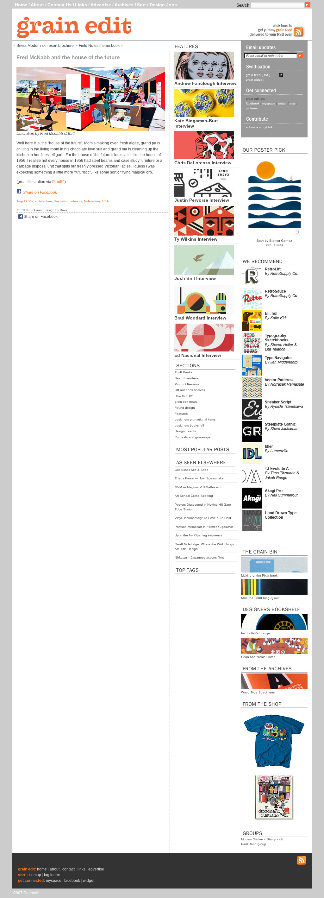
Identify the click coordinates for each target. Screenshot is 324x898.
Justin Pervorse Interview (201, 200)
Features (181, 413)
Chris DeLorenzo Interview (202, 162)
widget (88, 880)
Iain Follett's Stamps (256, 633)
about (54, 869)
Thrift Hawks (183, 372)
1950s (28, 201)
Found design (185, 407)
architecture (43, 201)
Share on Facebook (40, 192)
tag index (52, 875)
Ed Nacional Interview (197, 355)
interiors (76, 201)
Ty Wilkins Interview (195, 239)
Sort (141, 4)
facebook (252, 103)
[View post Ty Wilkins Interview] (204, 234)
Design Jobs (163, 4)
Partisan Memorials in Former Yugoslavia (204, 526)
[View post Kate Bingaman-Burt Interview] (204, 115)
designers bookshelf (189, 425)
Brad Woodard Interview (200, 317)
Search (242, 5)
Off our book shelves (190, 390)
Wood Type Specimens (258, 692)
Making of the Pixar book (259, 575)
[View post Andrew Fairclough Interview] (204, 77)
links (81, 869)
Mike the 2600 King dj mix (260, 598)
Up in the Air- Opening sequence (198, 535)
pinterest (252, 108)
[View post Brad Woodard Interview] (204, 312)
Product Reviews (187, 384)
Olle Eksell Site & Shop (192, 469)
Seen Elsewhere (187, 378)
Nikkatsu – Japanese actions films (199, 557)
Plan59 (58, 182)
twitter (282, 103)
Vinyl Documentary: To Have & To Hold (203, 518)
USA (105, 201)
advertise (96, 869)
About (37, 4)
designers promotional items (195, 419)
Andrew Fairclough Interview (205, 83)
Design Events (185, 431)
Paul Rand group (253, 844)
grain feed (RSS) (258, 75)
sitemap (34, 875)
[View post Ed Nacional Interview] (204, 349)
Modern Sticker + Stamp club (262, 839)
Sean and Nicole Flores (258, 657)
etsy (293, 103)
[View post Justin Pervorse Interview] (204, 195)
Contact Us (59, 4)
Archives (124, 4)
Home (21, 4)
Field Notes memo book (99, 45)
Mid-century (92, 201)
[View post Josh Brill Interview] (204, 273)
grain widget (255, 79)
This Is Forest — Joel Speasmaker (200, 478)
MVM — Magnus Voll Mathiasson (198, 487)
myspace (268, 103)
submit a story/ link (259, 127)
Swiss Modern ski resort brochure (45, 45)
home (42, 869)
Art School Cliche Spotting (194, 495)
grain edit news (186, 401)
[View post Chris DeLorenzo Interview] (204, 157)
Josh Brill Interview (195, 278)
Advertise (100, 4)
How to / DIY (184, 396)
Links (81, 4)
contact (68, 869)
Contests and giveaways (192, 437)
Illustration (61, 201)
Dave (63, 210)
